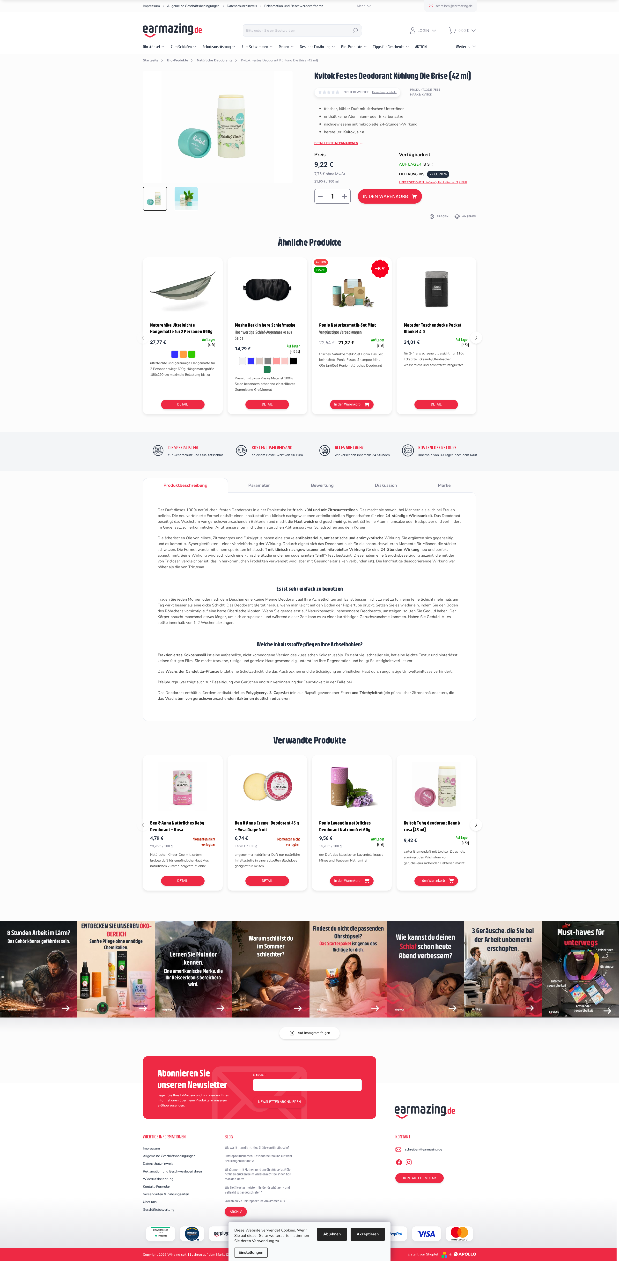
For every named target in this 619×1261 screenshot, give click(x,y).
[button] (476, 338)
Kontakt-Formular (156, 1186)
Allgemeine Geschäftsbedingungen (193, 6)
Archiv (236, 1212)
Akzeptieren (368, 1234)
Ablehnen (332, 1234)
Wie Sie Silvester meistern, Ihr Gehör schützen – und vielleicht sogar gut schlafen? (257, 1190)
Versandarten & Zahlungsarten (166, 1194)
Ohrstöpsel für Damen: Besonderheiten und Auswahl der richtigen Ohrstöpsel (258, 1158)
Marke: (421, 94)
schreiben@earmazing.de (423, 1149)
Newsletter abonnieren (279, 1102)
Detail (182, 404)
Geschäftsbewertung (158, 1209)
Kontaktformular (419, 1178)
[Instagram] (408, 1161)
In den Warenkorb (385, 196)
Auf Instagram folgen (314, 1033)
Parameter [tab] (259, 485)
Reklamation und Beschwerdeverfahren (293, 6)
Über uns (150, 1202)
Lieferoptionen (433, 182)
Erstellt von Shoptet (423, 1254)
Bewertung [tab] (322, 485)
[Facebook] (399, 1161)
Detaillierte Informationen (336, 143)
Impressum (151, 6)
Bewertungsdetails (384, 92)
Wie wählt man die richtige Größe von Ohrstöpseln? (257, 1148)
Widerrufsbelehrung (158, 1179)
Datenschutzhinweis (242, 6)
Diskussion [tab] (386, 485)
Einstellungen (251, 1252)
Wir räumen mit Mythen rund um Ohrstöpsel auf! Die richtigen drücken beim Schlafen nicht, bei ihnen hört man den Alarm (258, 1174)
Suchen (355, 30)
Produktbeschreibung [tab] (185, 485)
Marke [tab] (444, 485)
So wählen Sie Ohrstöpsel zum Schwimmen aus (255, 1201)
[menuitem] (154, 46)
